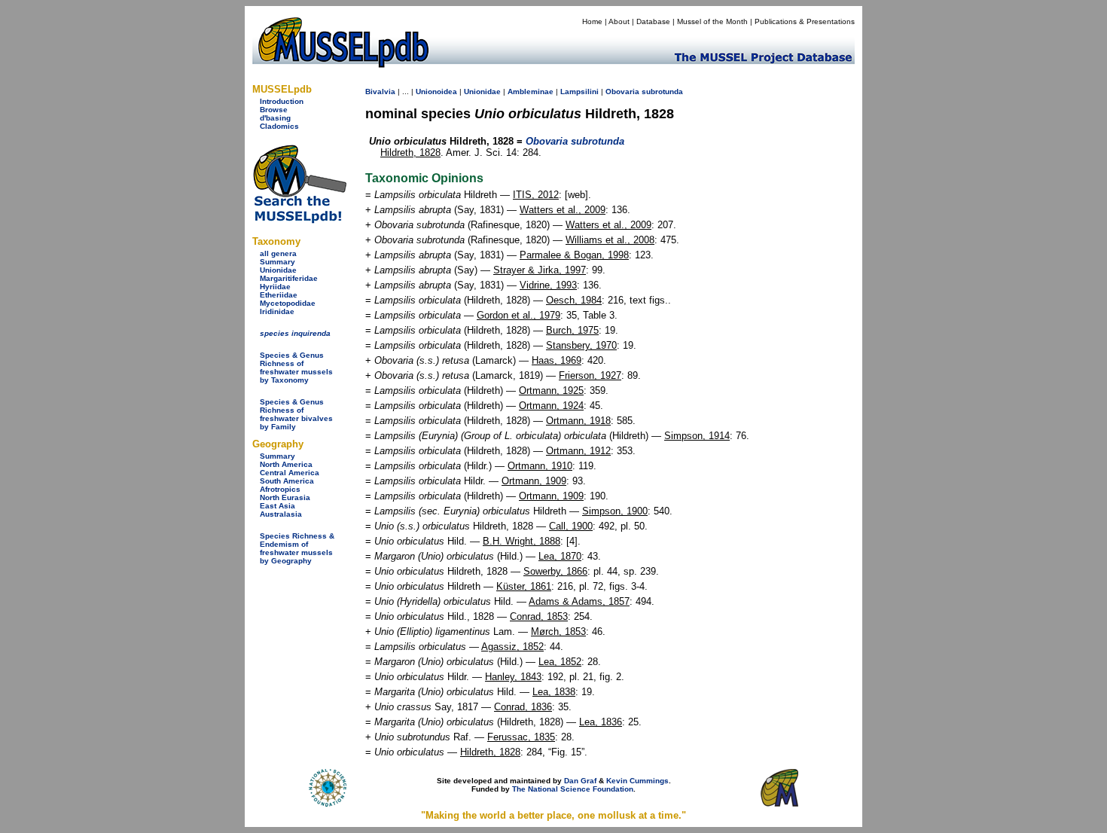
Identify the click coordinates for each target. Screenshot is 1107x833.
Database (653, 21)
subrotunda (662, 91)
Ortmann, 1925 (551, 390)
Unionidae (278, 270)
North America (286, 464)
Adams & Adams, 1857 (579, 601)
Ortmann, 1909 (534, 481)
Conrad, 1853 (539, 616)
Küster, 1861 (523, 586)
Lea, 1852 (559, 661)
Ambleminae (531, 91)
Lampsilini (579, 91)
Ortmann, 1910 (540, 465)
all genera (278, 253)
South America (287, 481)
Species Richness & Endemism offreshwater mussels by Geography (297, 548)
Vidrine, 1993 (548, 285)
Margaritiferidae (289, 278)
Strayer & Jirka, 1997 (539, 270)
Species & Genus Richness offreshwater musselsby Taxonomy (296, 367)
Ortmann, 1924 (551, 405)
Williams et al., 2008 (610, 240)
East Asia (277, 506)
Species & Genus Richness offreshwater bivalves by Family (296, 414)
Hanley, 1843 (513, 676)
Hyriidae (275, 286)
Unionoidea (436, 91)
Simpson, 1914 (697, 435)
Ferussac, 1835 (521, 737)
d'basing (275, 118)
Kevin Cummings (637, 781)
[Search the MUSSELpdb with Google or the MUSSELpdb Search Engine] (299, 220)
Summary (277, 262)
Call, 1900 (571, 526)
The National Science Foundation (572, 789)
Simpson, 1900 (615, 511)
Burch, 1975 (572, 330)
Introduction (281, 101)
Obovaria (622, 91)
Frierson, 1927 (590, 375)
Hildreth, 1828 (410, 152)
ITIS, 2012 (536, 194)
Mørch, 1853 (558, 631)
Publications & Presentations (805, 21)
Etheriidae (278, 295)
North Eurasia (285, 497)
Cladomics (279, 126)
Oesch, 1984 (574, 300)
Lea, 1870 (559, 556)
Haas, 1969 (556, 360)
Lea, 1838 (553, 691)
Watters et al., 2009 (562, 209)
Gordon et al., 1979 (518, 315)
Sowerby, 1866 (555, 571)
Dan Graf (580, 781)
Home (592, 21)
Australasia (281, 514)
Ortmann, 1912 (578, 450)
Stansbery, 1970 (581, 345)
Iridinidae (277, 311)
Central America (289, 472)
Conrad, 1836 (523, 706)
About (619, 21)
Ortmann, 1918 (578, 420)
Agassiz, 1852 (512, 646)
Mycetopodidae (288, 303)
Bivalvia (380, 91)
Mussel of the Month (712, 21)
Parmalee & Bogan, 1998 (574, 255)
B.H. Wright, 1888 (521, 541)
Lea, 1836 (600, 722)
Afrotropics (280, 489)
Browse (274, 109)
